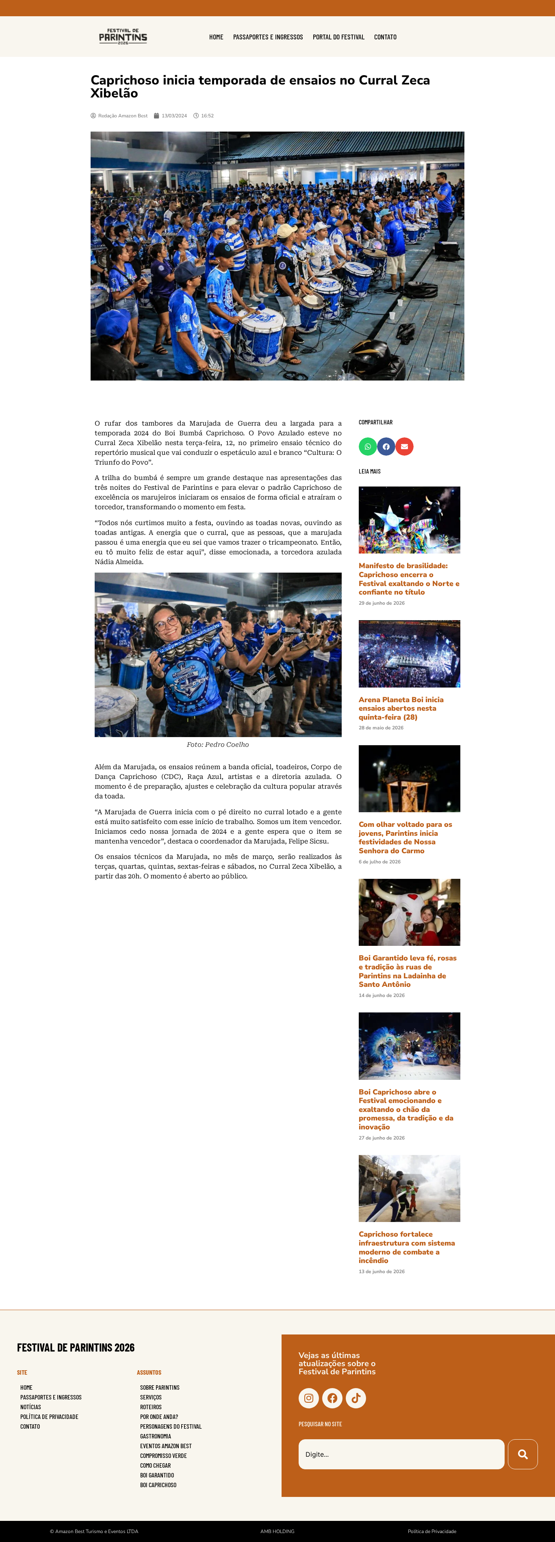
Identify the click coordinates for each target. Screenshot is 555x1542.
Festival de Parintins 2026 (75, 1347)
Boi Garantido (157, 1475)
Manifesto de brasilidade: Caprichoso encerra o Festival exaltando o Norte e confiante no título (409, 579)
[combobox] (402, 1454)
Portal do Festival (338, 36)
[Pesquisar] (523, 1454)
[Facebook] (332, 1398)
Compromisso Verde (163, 1455)
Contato (385, 36)
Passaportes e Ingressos (268, 36)
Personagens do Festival (171, 1426)
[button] (368, 446)
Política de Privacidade (49, 1416)
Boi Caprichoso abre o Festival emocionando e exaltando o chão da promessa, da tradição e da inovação (406, 1109)
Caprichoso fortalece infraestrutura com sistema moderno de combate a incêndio (407, 1247)
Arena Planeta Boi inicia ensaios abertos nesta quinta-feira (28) (401, 708)
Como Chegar (155, 1465)
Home (216, 36)
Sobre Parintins (160, 1387)
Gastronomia (155, 1436)
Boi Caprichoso (158, 1484)
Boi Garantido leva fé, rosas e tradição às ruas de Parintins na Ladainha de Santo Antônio (408, 971)
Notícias (30, 1406)
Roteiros (151, 1406)
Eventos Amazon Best (166, 1445)
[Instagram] (309, 1398)
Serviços (151, 1397)
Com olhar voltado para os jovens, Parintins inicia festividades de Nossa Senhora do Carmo (405, 838)
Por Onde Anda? (159, 1416)
